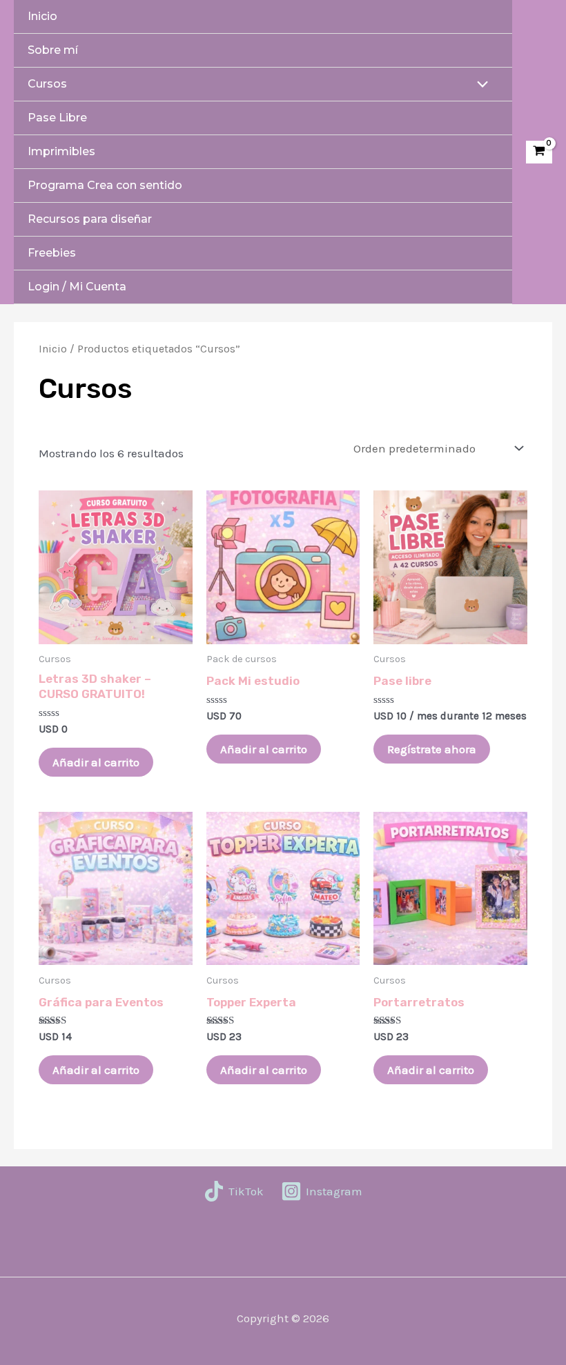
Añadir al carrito (95, 762)
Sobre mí (53, 50)
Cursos (47, 83)
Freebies (52, 252)
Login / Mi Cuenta (77, 286)
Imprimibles (61, 151)
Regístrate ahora (431, 749)
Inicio (42, 16)
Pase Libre (57, 117)
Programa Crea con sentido (105, 185)
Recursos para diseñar (90, 219)
